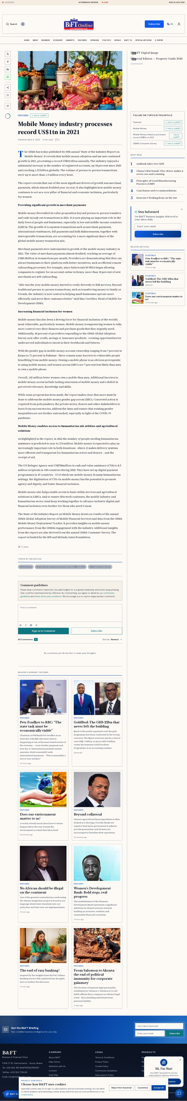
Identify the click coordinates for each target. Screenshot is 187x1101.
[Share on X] (8, 54)
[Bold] (20, 625)
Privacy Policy (101, 1062)
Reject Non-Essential (121, 1087)
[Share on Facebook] (8, 62)
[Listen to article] (8, 106)
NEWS (35, 40)
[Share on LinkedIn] (8, 69)
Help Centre (54, 1062)
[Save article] (8, 95)
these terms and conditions (48, 596)
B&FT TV (128, 40)
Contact (53, 1070)
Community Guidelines (106, 1070)
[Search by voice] (23, 24)
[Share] (8, 87)
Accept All (158, 1087)
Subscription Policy (104, 1075)
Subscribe (154, 24)
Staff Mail (53, 1075)
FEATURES (82, 40)
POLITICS (106, 40)
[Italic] (25, 625)
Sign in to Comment (43, 631)
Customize (143, 1087)
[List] (36, 625)
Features (23, 115)
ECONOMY (58, 40)
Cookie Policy (101, 1066)
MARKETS (70, 40)
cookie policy (27, 1094)
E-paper (159, 40)
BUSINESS (45, 40)
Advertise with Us (57, 1066)
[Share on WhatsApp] (8, 77)
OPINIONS (94, 40)
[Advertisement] (158, 86)
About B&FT (54, 1057)
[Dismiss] (182, 209)
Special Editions (143, 40)
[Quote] (31, 625)
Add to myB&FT (40, 115)
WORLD (117, 40)
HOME (26, 40)
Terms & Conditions (104, 1057)
